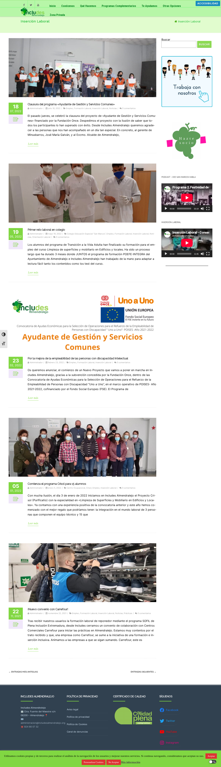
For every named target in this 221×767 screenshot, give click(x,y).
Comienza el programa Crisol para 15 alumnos (57, 483)
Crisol (89, 488)
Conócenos (68, 6)
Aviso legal (72, 709)
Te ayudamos (149, 6)
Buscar (165, 39)
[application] (186, 197)
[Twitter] (31, 4)
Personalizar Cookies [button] (93, 762)
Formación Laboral (82, 108)
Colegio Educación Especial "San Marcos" (86, 234)
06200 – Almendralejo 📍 (34, 715)
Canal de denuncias (77, 731)
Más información (130, 762)
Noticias (113, 108)
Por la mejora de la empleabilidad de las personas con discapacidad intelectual (78, 358)
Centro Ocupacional (76, 488)
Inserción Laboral (100, 108)
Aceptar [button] (211, 756)
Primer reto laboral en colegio (46, 229)
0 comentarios (129, 108)
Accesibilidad (207, 3)
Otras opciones (172, 6)
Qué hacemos (88, 6)
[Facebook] (24, 4)
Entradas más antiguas (23, 672)
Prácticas (128, 613)
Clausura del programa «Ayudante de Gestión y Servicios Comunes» (71, 104)
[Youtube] (38, 4)
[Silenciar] (202, 208)
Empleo (69, 108)
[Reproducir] (166, 208)
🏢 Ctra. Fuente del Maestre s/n (38, 711)
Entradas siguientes (143, 672)
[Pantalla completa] (208, 208)
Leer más (33, 143)
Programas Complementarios (119, 6)
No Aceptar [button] (113, 762)
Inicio (52, 6)
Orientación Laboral (41, 237)
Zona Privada (57, 15)
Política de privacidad (78, 716)
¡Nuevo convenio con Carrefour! (48, 609)
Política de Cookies (77, 724)
